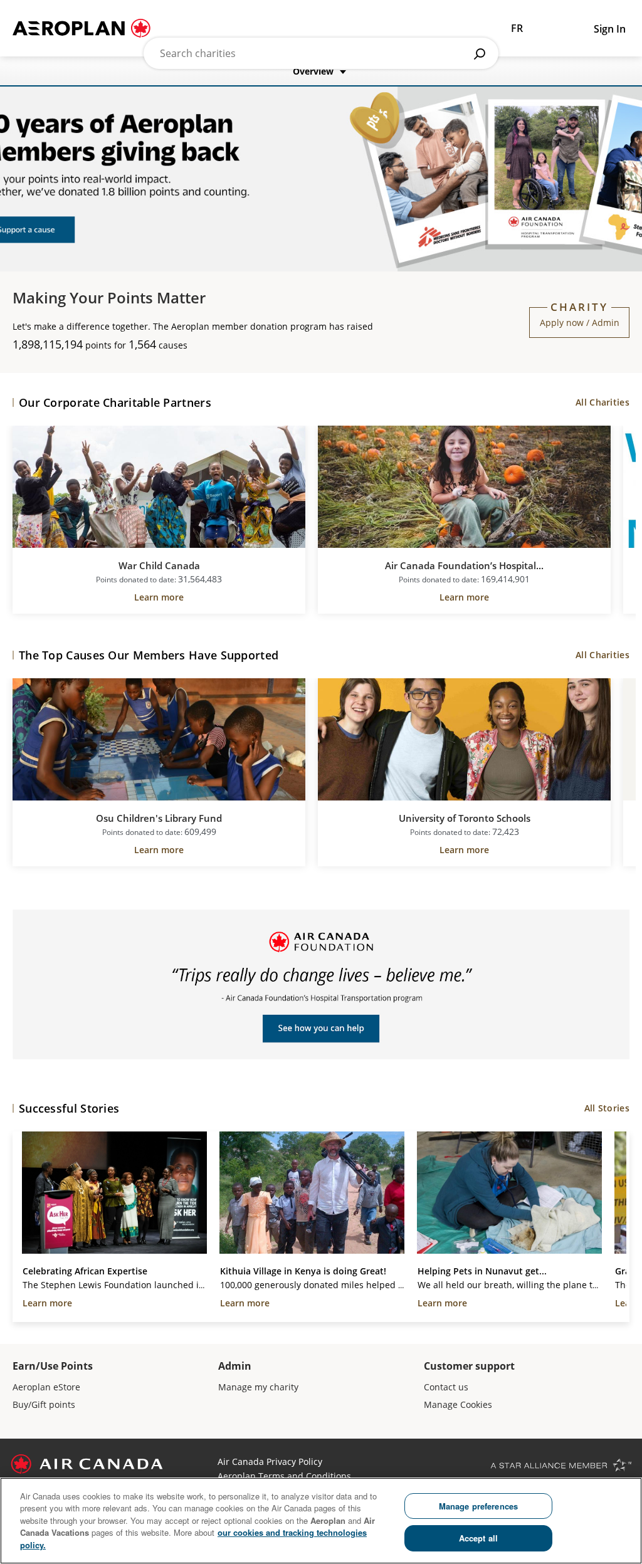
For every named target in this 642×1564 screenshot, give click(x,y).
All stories (606, 1108)
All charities (602, 402)
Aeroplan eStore (46, 1387)
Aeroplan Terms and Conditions (284, 1476)
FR (517, 28)
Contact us (446, 1387)
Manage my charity (258, 1387)
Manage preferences (478, 1506)
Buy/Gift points (44, 1404)
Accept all (478, 1538)
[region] (321, 1520)
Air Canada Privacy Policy (270, 1461)
